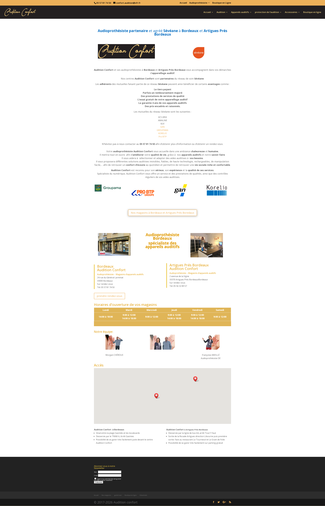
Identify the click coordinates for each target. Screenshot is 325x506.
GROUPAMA (162, 130)
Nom (95, 472)
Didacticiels (143, 495)
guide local (117, 495)
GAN (162, 126)
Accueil (183, 3)
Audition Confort (111, 269)
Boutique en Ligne (221, 3)
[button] (196, 379)
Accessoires (291, 12)
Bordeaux (105, 266)
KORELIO (162, 133)
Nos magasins (106, 495)
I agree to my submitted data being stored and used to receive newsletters (107, 479)
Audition (221, 12)
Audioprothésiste (198, 3)
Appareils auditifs (240, 12)
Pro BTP (163, 136)
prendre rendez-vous (109, 296)
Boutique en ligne (312, 12)
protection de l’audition (267, 12)
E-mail (96, 475)
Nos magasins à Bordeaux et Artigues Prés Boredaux (162, 212)
